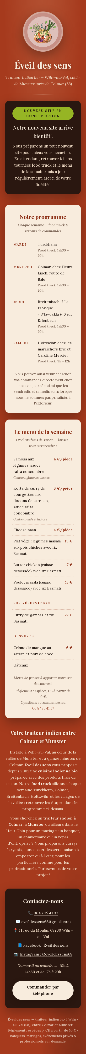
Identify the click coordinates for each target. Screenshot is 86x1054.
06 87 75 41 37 (43, 708)
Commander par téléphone (43, 990)
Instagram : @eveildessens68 (46, 954)
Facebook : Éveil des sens (46, 945)
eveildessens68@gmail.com (46, 921)
